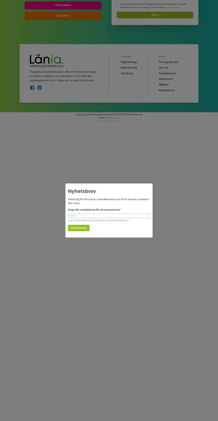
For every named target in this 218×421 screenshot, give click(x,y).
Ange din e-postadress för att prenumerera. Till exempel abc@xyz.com (98, 220)
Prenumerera (79, 228)
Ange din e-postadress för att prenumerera (94, 209)
